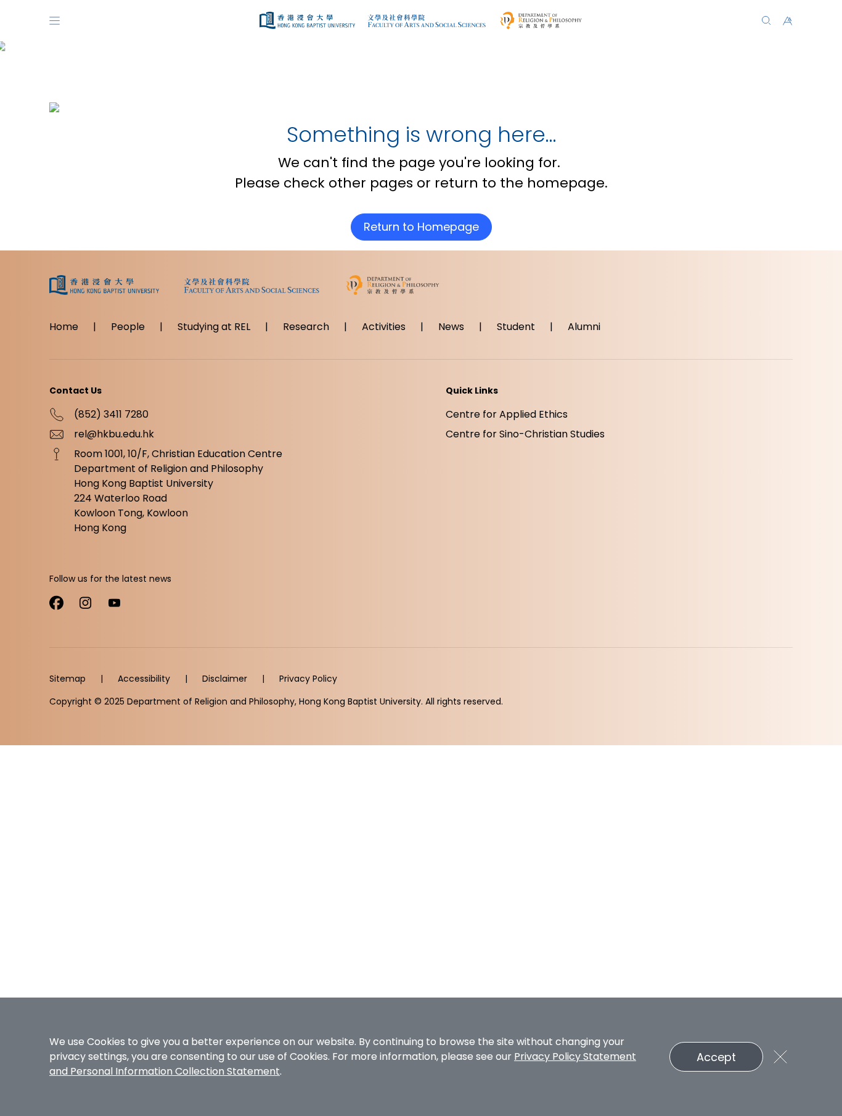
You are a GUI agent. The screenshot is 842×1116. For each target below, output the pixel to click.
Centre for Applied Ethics (507, 414)
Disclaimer (224, 678)
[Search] (766, 20)
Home (63, 327)
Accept (716, 1057)
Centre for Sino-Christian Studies (525, 434)
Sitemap (67, 678)
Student (516, 327)
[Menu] (54, 20)
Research (306, 327)
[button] (787, 20)
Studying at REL (214, 327)
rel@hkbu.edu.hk (114, 434)
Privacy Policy (308, 678)
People (128, 327)
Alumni (584, 327)
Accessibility (144, 678)
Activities (384, 327)
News (451, 327)
